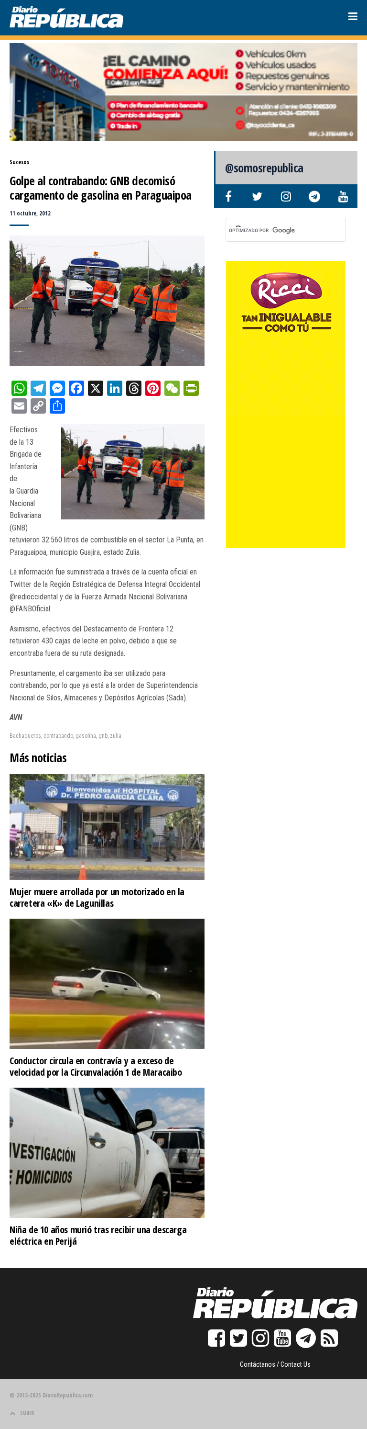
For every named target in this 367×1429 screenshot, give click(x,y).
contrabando (58, 735)
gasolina (86, 735)
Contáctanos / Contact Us (275, 1364)
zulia (115, 735)
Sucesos (19, 162)
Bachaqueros (25, 735)
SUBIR (27, 1413)
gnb (103, 735)
